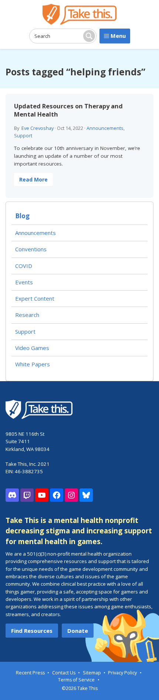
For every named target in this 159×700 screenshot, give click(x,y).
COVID (23, 265)
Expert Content (34, 298)
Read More (33, 179)
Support (23, 135)
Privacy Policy (122, 673)
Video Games (32, 347)
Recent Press (30, 673)
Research (27, 314)
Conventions (31, 249)
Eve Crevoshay (37, 128)
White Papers (32, 364)
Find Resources (32, 630)
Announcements (105, 128)
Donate (77, 630)
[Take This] (79, 14)
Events (24, 282)
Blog (22, 216)
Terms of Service (76, 680)
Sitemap (92, 673)
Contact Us (63, 673)
